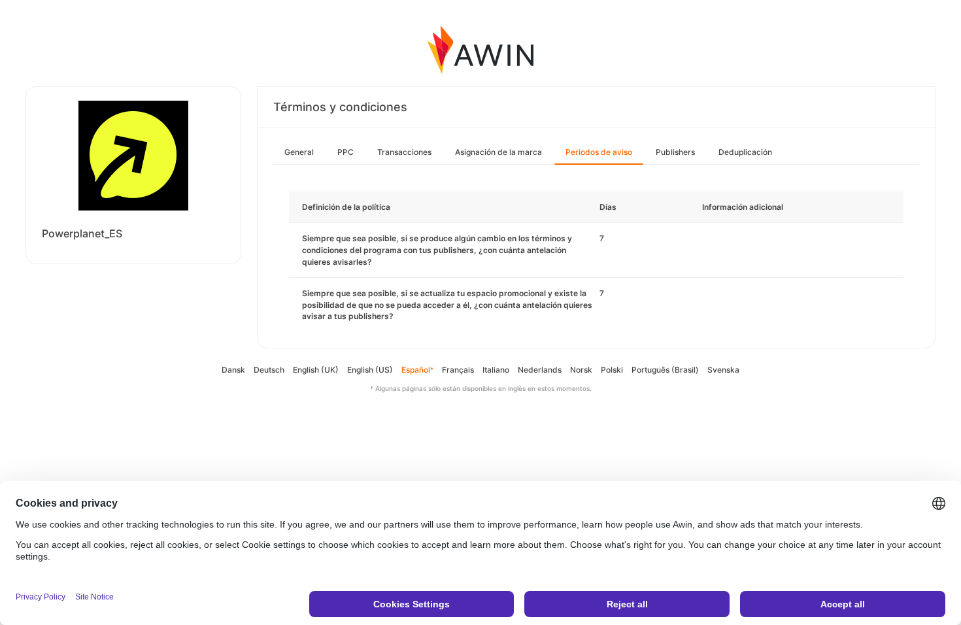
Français (458, 370)
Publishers (675, 152)
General (299, 152)
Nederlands (540, 370)
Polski (612, 370)
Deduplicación (745, 152)
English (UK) (316, 370)
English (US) (370, 370)
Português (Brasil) (665, 370)
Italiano (495, 370)
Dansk (233, 370)
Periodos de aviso (598, 152)
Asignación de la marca (498, 152)
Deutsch (269, 370)
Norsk (581, 370)
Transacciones (404, 152)
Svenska (723, 370)
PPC (345, 152)
